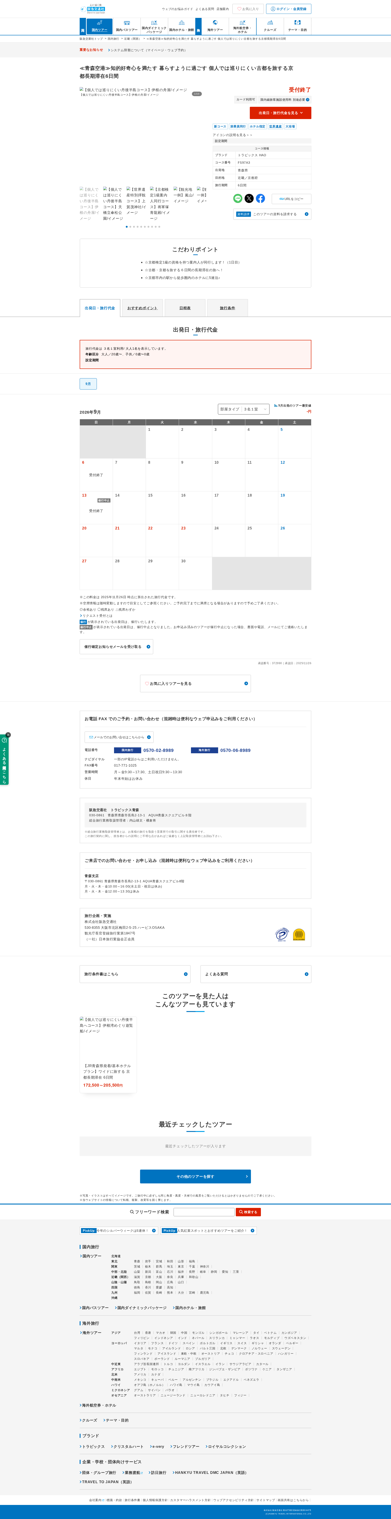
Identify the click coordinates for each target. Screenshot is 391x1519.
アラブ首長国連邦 (146, 1364)
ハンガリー (286, 1353)
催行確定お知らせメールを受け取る (113, 647)
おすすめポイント (142, 308)
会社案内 (95, 1500)
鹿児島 (204, 1292)
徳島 (137, 1287)
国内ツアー (92, 1256)
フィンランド (143, 1353)
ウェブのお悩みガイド (177, 9)
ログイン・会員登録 (291, 9)
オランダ (275, 1343)
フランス (157, 1343)
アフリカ (117, 1369)
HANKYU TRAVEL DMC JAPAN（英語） (212, 1473)
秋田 (170, 1261)
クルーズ (89, 1420)
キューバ (157, 1379)
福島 (192, 1261)
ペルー (173, 1379)
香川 (148, 1287)
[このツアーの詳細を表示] (108, 1055)
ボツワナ (251, 1369)
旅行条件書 (132, 1500)
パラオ (170, 1390)
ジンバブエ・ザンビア (224, 1369)
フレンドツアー (186, 1446)
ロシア (190, 1348)
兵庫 (181, 1276)
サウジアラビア (240, 1364)
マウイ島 (193, 1384)
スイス (242, 1343)
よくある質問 (205, 9)
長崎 (159, 1292)
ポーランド (162, 1358)
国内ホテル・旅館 (190, 1308)
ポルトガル (207, 1343)
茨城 (137, 1266)
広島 (170, 1282)
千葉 (192, 1266)
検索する (250, 1212)
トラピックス (93, 1446)
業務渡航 (132, 1473)
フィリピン (142, 1337)
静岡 (214, 1271)
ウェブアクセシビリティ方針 (233, 1500)
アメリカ (140, 1374)
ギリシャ (258, 1343)
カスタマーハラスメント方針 (190, 1500)
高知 (170, 1287)
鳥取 (137, 1282)
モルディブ (272, 1337)
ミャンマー (237, 1337)
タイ (256, 1332)
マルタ (138, 1348)
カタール (262, 1364)
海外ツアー (92, 1332)
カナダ (155, 1374)
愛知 (225, 1271)
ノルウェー (259, 1348)
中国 (184, 1332)
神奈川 (204, 1266)
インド (182, 1337)
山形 (181, 1261)
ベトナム (270, 1332)
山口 (181, 1282)
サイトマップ (265, 1500)
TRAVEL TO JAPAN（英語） (108, 1482)
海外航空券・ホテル (99, 1405)
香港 (148, 1332)
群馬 (159, 1266)
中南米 (116, 1379)
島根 (148, 1282)
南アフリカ (196, 1369)
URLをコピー (291, 197)
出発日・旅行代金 (100, 308)
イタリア (140, 1343)
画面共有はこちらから (293, 1500)
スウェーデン (281, 1348)
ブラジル (212, 1379)
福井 (181, 1271)
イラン (220, 1364)
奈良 (170, 1276)
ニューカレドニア (202, 1395)
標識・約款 (114, 1500)
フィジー (240, 1395)
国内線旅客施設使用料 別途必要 (282, 99)
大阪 (159, 1276)
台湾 (137, 1332)
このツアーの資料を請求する (267, 214)
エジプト (140, 1369)
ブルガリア (203, 1358)
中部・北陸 (119, 1271)
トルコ (168, 1364)
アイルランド (171, 1348)
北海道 (116, 1256)
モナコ (152, 1348)
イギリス (226, 1343)
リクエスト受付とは (98, 615)
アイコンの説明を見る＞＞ (233, 135)
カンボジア (289, 1332)
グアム (138, 1390)
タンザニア (284, 1369)
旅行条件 (227, 308)
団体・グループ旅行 (99, 1473)
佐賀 (148, 1292)
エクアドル (231, 1379)
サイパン (154, 1390)
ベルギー (292, 1343)
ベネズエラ (251, 1379)
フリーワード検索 (152, 1212)
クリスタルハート (129, 1446)
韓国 (173, 1332)
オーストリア (210, 1353)
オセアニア (119, 1395)
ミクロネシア (120, 1390)
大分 (181, 1292)
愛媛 (159, 1287)
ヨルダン (184, 1364)
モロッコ (157, 1369)
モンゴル (198, 1332)
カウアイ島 (212, 1384)
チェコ (229, 1353)
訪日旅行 (158, 1473)
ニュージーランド (173, 1395)
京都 (148, 1276)
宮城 (159, 1261)
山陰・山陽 (119, 1282)
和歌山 (193, 1276)
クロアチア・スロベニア (256, 1353)
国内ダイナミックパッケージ (142, 1308)
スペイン (189, 1343)
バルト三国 (207, 1348)
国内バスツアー (95, 1308)
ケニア (267, 1369)
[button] (127, 227)
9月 (88, 384)
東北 (114, 1261)
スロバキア (142, 1358)
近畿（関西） (120, 1276)
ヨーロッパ (119, 1343)
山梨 (137, 1271)
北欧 (223, 1348)
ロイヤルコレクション (227, 1446)
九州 (114, 1292)
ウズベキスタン (295, 1337)
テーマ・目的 (117, 1420)
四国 (114, 1287)
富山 (159, 1271)
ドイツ (173, 1343)
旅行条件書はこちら (101, 974)
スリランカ (217, 1337)
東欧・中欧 (189, 1353)
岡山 (159, 1282)
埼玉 (170, 1266)
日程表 (185, 308)
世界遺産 (275, 126)
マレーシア (240, 1332)
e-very (158, 1446)
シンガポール (218, 1332)
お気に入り (250, 9)
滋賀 (137, 1276)
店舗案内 (223, 9)
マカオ (160, 1332)
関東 (114, 1266)
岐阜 (203, 1271)
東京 (181, 1266)
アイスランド (166, 1353)
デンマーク (239, 1348)
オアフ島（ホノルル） (149, 1384)
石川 (170, 1271)
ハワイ (116, 1384)
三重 (236, 1271)
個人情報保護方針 (155, 1500)
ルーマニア (182, 1358)
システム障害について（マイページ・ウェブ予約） (149, 50)
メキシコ (140, 1379)
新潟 (148, 1271)
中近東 (116, 1364)
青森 (137, 1261)
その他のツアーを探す (195, 1176)
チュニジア (176, 1369)
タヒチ (224, 1395)
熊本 (170, 1292)
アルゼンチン (192, 1379)
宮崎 (192, 1292)
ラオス (254, 1337)
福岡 (137, 1292)
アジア (116, 1332)
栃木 (148, 1266)
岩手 (148, 1261)
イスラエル (203, 1364)
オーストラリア (145, 1395)
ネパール (198, 1337)
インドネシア (163, 1337)
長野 (192, 1271)
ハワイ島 (176, 1384)
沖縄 (114, 1297)
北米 (114, 1374)
